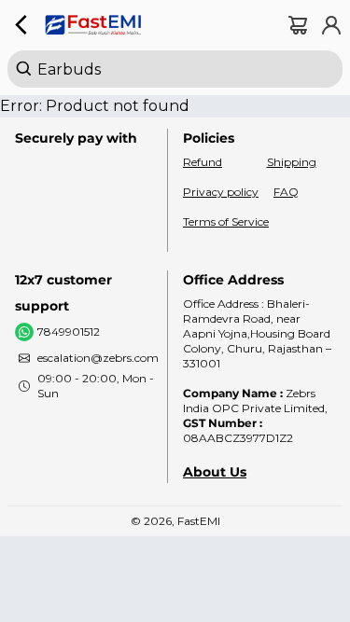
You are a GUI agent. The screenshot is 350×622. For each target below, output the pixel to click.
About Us (214, 471)
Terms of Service (226, 221)
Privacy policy (221, 192)
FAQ (286, 192)
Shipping (291, 162)
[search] (175, 69)
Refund (202, 162)
